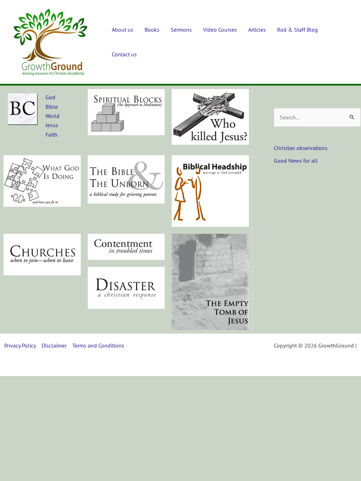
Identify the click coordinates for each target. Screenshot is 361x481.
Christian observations (301, 147)
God (50, 97)
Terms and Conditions (98, 345)
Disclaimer (54, 345)
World (52, 115)
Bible (51, 106)
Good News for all (296, 160)
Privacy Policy (20, 345)
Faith (51, 134)
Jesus (51, 125)
